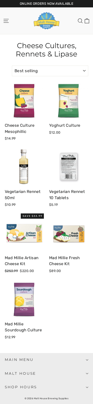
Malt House (20, 373)
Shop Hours (21, 387)
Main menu (19, 360)
